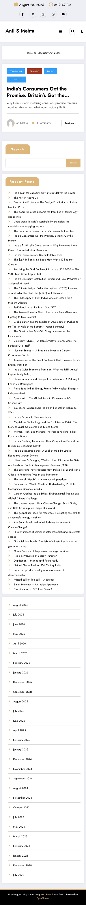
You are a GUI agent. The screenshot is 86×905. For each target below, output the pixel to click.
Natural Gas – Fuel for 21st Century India (37, 565)
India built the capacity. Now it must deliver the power (44, 193)
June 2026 (19, 624)
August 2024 (20, 788)
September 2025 (22, 692)
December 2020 (22, 865)
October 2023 (21, 807)
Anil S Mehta (20, 30)
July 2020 (18, 875)
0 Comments (44, 123)
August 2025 (20, 702)
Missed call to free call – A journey (34, 580)
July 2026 (18, 615)
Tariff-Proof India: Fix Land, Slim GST (35, 307)
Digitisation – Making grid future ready (36, 561)
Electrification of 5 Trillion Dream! (33, 589)
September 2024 (22, 778)
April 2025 (19, 730)
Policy (50, 71)
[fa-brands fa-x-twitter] (33, 14)
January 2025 (20, 750)
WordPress (46, 894)
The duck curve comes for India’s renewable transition (44, 231)
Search (17, 149)
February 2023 (21, 846)
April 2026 (19, 644)
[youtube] (63, 14)
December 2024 (22, 759)
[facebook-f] (22, 14)
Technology (16, 79)
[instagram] (53, 14)
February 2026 (21, 663)
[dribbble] (43, 14)
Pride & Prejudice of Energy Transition (35, 556)
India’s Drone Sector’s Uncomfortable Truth (38, 255)
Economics (16, 71)
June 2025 (19, 721)
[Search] (72, 31)
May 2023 (19, 827)
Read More (70, 123)
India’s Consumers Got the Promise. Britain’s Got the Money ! (37, 92)
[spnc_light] (82, 31)
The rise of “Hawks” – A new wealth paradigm (40, 479)
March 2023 (20, 836)
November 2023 (22, 798)
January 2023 (20, 856)
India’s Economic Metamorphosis (32, 417)
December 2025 (22, 682)
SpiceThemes (43, 898)
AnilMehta (22, 123)
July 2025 (18, 711)
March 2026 (20, 653)
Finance (34, 71)
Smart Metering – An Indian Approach (36, 585)
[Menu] (60, 32)
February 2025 (21, 740)
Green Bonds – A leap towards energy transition (41, 551)
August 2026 (20, 605)
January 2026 (20, 673)
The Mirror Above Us (26, 198)
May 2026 (19, 634)
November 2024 (22, 769)
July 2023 (18, 817)
